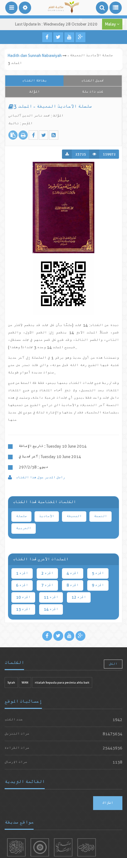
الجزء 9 (98, 585)
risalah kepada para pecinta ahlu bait (62, 682)
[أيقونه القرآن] (16, 847)
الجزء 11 (51, 597)
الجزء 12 (79, 597)
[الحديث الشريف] (86, 847)
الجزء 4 (73, 573)
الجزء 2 (47, 573)
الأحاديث (46, 516)
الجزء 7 (47, 585)
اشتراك (107, 802)
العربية (23, 528)
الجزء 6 (22, 585)
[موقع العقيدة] (40, 847)
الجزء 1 (22, 573)
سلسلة (21, 516)
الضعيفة (74, 516)
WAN (25, 682)
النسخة (100, 516)
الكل (113, 664)
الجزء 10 (23, 597)
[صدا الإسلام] (63, 847)
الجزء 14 (51, 609)
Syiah (11, 682)
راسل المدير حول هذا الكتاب (40, 477)
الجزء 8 (73, 585)
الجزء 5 (98, 573)
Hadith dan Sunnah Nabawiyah (35, 55)
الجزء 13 (23, 609)
